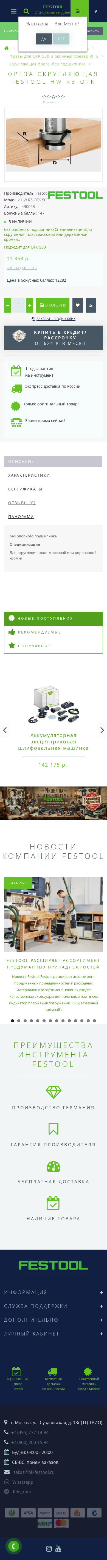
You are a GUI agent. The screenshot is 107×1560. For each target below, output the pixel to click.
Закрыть (92, 30)
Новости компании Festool (53, 851)
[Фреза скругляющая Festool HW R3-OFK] (53, 145)
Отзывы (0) (22, 502)
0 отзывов (51, 102)
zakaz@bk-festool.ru (34, 1472)
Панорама (21, 516)
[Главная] (6, 48)
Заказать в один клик (55, 318)
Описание (21, 461)
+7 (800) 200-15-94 (30, 1442)
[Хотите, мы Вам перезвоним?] (13, 1546)
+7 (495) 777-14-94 (30, 1432)
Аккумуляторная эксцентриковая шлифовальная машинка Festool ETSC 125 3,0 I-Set (53, 744)
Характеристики (29, 475)
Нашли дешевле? (22, 268)
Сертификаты (25, 489)
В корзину (55, 305)
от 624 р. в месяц (60, 337)
